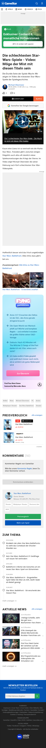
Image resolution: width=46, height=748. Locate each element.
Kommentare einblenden (23, 482)
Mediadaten (23, 712)
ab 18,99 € (19, 427)
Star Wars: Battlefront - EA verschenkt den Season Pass (23, 591)
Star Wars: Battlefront (11, 255)
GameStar (6, 720)
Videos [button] (30, 9)
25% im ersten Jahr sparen (23, 44)
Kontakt (40, 710)
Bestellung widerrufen (16, 710)
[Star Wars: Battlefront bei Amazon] (9, 437)
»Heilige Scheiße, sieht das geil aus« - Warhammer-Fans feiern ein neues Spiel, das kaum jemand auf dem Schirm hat (31, 623)
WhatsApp (35, 726)
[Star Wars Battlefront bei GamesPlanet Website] (9, 424)
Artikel (5, 401)
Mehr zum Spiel (23, 523)
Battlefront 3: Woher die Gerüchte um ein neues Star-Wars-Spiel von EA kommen (23, 568)
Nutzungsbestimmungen (11, 712)
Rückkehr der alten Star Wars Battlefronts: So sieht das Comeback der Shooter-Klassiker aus (23, 545)
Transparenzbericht (30, 714)
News (11, 401)
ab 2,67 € (18, 440)
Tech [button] (40, 9)
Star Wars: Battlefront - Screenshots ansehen (20, 289)
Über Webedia (34, 708)
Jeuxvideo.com (38, 720)
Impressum (6, 708)
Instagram (23, 726)
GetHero (29, 720)
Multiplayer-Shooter (10, 406)
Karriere (26, 710)
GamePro (14, 720)
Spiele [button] (10, 9)
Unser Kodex (24, 708)
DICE (7, 509)
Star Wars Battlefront (23, 424)
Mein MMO (21, 720)
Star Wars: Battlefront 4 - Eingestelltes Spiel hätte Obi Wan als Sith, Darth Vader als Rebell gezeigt (23, 580)
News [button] (20, 9)
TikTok (29, 726)
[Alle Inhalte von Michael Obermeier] (4, 87)
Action (38, 401)
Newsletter (33, 710)
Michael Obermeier (16, 85)
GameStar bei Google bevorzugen (25, 105)
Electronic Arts (34, 504)
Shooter (38, 406)
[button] (37, 3)
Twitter (9, 726)
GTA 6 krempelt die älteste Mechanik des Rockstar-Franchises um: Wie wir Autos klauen (31, 634)
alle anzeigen (37, 415)
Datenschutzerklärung (35, 712)
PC (32, 401)
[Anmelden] (37, 696)
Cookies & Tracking (16, 714)
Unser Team (15, 708)
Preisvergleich (14, 415)
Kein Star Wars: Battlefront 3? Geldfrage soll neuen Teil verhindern (22, 557)
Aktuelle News (14, 609)
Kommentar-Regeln (24, 468)
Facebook (15, 726)
